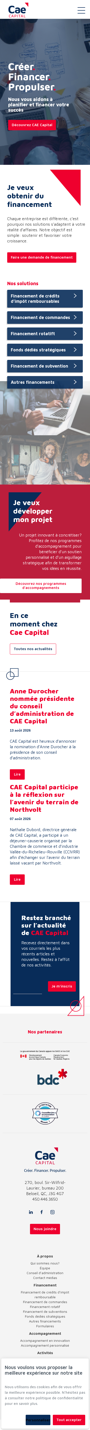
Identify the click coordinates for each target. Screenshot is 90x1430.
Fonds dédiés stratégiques (38, 349)
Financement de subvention (39, 366)
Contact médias (45, 1278)
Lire (17, 774)
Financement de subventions (45, 1311)
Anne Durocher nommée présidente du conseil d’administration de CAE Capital (42, 706)
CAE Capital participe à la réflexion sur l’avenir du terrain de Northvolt (44, 798)
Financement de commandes (40, 317)
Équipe (45, 1268)
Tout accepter (69, 1420)
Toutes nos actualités (33, 649)
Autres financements (32, 382)
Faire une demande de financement (42, 257)
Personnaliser (38, 1420)
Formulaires (45, 1326)
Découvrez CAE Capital (32, 125)
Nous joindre (45, 1229)
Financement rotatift (33, 333)
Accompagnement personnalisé (45, 1345)
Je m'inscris (62, 986)
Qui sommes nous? (45, 1263)
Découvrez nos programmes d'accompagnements (41, 585)
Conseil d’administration (45, 1273)
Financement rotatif (45, 1307)
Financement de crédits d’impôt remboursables (35, 298)
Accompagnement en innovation (45, 1340)
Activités (45, 1353)
